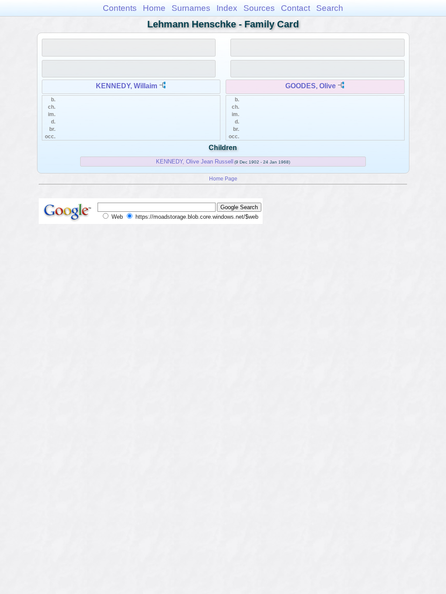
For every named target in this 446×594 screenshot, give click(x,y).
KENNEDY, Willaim (126, 86)
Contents (120, 8)
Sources (259, 8)
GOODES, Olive (310, 86)
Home (154, 8)
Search (329, 8)
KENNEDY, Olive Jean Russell (194, 161)
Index (226, 8)
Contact (295, 8)
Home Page (223, 178)
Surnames (191, 8)
